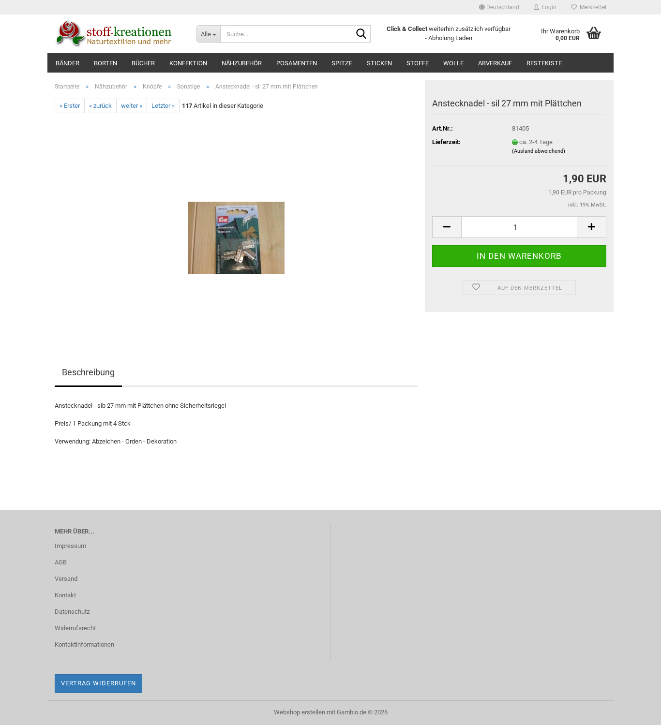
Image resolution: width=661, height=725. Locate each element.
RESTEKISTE (544, 63)
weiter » (131, 105)
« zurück (100, 105)
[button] (499, 7)
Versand (66, 578)
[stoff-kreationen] (118, 34)
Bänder (67, 63)
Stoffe (417, 63)
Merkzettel (591, 7)
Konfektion (188, 63)
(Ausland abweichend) (538, 151)
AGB (61, 562)
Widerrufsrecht (75, 628)
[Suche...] (361, 34)
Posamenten (296, 63)
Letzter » (163, 105)
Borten (105, 63)
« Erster (70, 105)
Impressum (70, 545)
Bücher (143, 63)
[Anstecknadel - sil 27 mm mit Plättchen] (236, 221)
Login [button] (547, 7)
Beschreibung (88, 372)
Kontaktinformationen (84, 644)
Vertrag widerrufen (98, 683)
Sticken (379, 63)
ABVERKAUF (495, 63)
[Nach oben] (634, 710)
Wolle (453, 63)
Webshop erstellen (299, 712)
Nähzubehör (242, 63)
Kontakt (65, 595)
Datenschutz (72, 611)
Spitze (341, 63)
